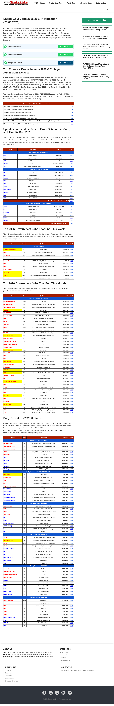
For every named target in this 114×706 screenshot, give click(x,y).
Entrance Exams (102, 3)
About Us (8, 670)
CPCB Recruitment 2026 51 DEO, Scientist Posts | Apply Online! (95, 56)
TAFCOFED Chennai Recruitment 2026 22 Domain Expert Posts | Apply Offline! (96, 66)
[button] (108, 9)
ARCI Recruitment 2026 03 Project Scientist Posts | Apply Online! (96, 29)
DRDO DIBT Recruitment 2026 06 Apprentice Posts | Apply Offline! (95, 37)
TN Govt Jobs (40, 3)
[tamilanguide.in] (15, 3)
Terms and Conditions (11, 681)
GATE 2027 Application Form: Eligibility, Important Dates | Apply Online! (96, 77)
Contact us (8, 673)
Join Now (66, 46)
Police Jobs (63, 663)
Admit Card (71, 3)
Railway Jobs (64, 655)
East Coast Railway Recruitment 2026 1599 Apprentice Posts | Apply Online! (96, 47)
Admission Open (86, 3)
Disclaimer (8, 675)
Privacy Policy (9, 678)
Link (72, 106)
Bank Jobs (63, 657)
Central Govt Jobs (55, 3)
